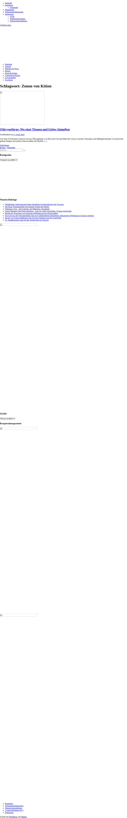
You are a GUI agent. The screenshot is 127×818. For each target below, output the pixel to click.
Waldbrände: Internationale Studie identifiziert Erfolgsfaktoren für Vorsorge (34, 204)
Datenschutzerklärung (18, 21)
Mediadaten (9, 10)
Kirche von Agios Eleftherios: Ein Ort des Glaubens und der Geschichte (33, 218)
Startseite (8, 3)
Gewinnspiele (10, 78)
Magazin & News (12, 69)
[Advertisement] (63, 43)
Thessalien (11, 148)
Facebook (9, 80)
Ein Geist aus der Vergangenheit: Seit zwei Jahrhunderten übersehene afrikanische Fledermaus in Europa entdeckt (49, 216)
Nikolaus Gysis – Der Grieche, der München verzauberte (27, 209)
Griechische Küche (12, 75)
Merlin (24, 817)
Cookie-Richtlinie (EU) (14, 810)
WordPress (13, 817)
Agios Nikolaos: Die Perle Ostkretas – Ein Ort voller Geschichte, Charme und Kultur (38, 211)
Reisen (7, 71)
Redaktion (9, 5)
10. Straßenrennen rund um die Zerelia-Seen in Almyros (27, 220)
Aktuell (8, 66)
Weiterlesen (4, 145)
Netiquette (14, 7)
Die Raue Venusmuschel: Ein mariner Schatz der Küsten (27, 207)
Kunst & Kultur (11, 73)
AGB (12, 16)
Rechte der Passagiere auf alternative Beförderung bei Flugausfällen (31, 213)
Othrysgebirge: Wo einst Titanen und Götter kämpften (35, 129)
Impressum (9, 14)
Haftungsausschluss (17, 19)
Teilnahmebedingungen (14, 12)
